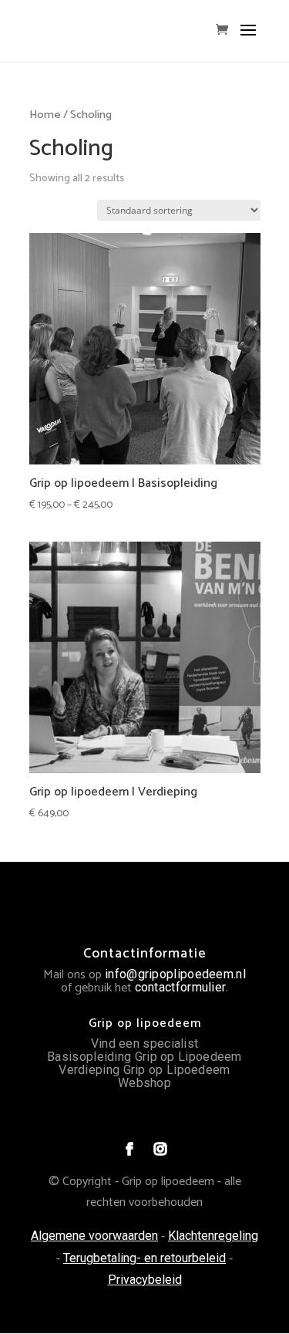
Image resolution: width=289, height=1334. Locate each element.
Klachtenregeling (213, 1235)
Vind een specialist (145, 1043)
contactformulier (181, 987)
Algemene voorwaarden (94, 1235)
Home (45, 115)
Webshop (144, 1083)
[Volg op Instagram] (160, 1148)
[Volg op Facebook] (129, 1148)
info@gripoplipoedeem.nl (175, 974)
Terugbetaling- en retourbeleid (144, 1258)
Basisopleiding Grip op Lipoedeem (144, 1056)
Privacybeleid (145, 1279)
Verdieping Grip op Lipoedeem (144, 1069)
